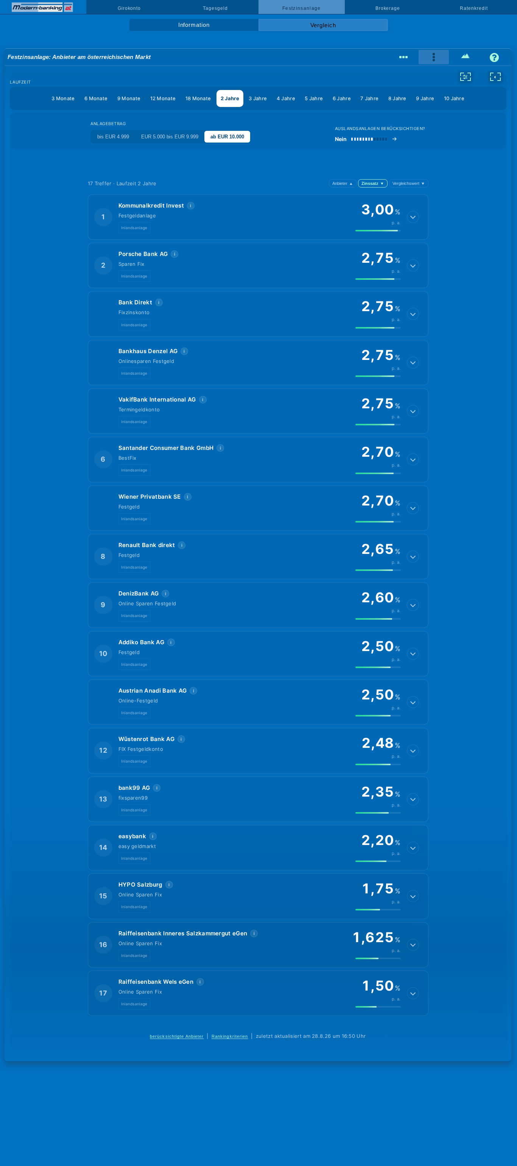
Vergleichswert (408, 183)
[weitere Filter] (465, 76)
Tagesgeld (215, 8)
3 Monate (63, 98)
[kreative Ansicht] (465, 57)
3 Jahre (258, 98)
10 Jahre (454, 98)
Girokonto (129, 8)
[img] (378, 230)
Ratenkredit (473, 8)
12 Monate (163, 98)
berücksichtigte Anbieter (177, 1036)
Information (194, 25)
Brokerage (387, 8)
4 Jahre (286, 98)
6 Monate (95, 98)
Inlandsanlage (134, 227)
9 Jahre (425, 98)
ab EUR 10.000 (227, 137)
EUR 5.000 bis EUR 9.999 (169, 137)
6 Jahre (342, 98)
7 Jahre (369, 98)
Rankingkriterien (230, 1036)
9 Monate (128, 98)
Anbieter (342, 183)
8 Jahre (397, 98)
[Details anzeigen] (413, 217)
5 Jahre (314, 98)
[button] (258, 217)
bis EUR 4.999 (113, 137)
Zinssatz (372, 183)
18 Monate (198, 98)
